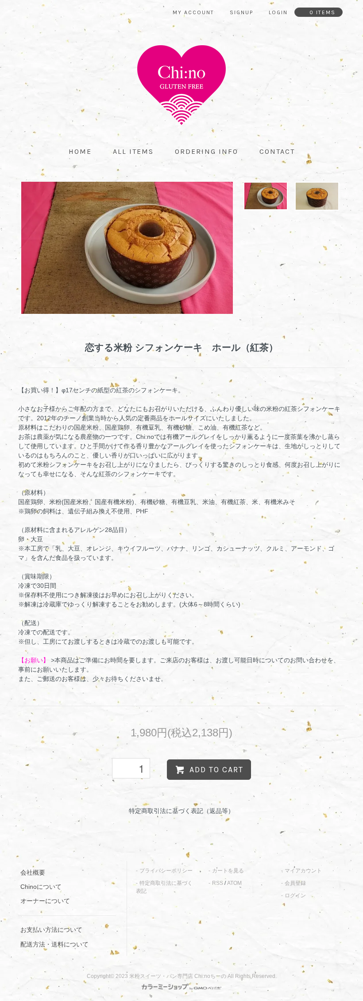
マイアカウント (303, 871)
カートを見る (228, 871)
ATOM (234, 883)
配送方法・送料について (54, 944)
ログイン (295, 895)
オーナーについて (45, 900)
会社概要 (32, 872)
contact (277, 151)
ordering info (206, 151)
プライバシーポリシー (166, 871)
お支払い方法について (51, 929)
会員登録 (295, 883)
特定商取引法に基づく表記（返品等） (181, 810)
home (80, 151)
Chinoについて (41, 886)
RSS (217, 883)
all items (133, 151)
